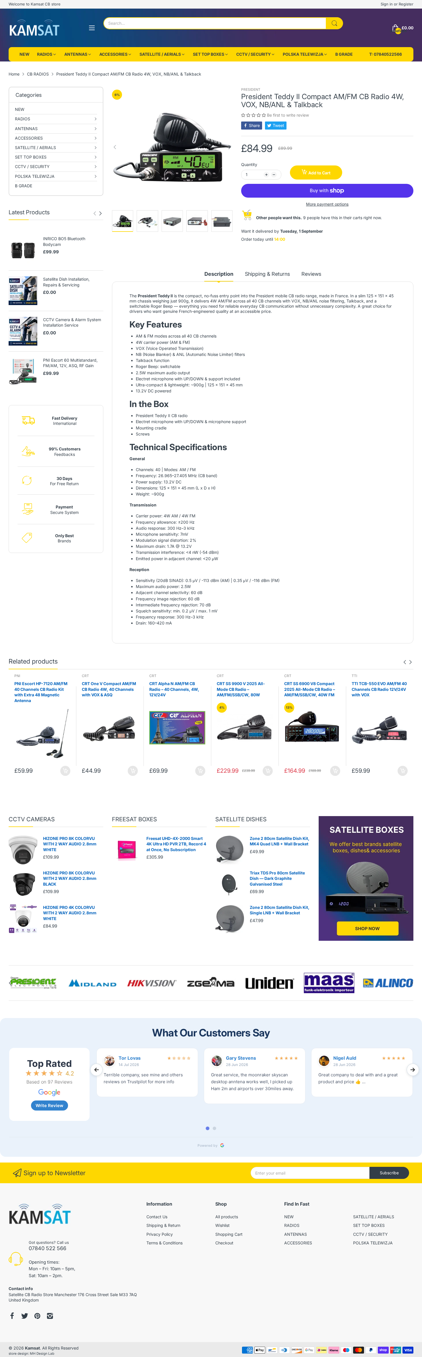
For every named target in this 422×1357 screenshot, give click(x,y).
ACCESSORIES (298, 1242)
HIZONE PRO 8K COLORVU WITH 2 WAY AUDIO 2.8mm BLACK (69, 878)
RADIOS (291, 1225)
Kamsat (32, 1348)
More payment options (327, 204)
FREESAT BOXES (134, 819)
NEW (289, 1216)
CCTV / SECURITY (370, 1234)
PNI (17, 676)
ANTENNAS (295, 1234)
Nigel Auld (344, 1058)
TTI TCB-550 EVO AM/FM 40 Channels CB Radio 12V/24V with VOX (379, 689)
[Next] (95, 213)
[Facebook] (12, 1316)
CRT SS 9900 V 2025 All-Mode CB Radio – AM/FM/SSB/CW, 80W (241, 689)
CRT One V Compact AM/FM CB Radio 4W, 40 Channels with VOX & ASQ (109, 689)
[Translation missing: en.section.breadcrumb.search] (334, 23)
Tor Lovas (130, 1058)
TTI (354, 676)
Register (406, 4)
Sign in (387, 4)
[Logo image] (34, 983)
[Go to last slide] (96, 1069)
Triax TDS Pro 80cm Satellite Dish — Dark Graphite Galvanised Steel (277, 878)
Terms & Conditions (164, 1242)
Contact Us (156, 1216)
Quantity (249, 164)
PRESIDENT (250, 89)
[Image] (366, 878)
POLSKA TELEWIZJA (373, 1242)
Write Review (49, 1105)
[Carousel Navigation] (97, 213)
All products (226, 1216)
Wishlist (222, 1225)
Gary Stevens (241, 1058)
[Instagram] (50, 1316)
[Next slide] (412, 1069)
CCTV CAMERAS (32, 819)
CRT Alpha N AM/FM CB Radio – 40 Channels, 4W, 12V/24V (174, 689)
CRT (85, 676)
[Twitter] (24, 1316)
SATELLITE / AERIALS (373, 1216)
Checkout (224, 1242)
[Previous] (100, 213)
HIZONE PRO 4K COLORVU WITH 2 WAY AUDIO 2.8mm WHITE (69, 913)
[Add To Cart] (65, 771)
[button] (254, 115)
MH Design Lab (42, 1354)
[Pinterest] (37, 1316)
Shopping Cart (229, 1234)
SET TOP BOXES (369, 1225)
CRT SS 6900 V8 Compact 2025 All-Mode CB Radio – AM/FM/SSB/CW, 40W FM (309, 689)
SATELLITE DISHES (241, 819)
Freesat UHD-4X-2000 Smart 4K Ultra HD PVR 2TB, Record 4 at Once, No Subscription (176, 844)
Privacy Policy (159, 1234)
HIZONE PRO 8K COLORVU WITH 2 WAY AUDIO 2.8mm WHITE (69, 844)
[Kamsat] (34, 27)
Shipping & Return (163, 1225)
